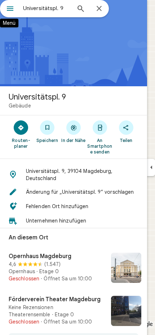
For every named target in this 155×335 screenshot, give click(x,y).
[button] (73, 175)
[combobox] (47, 8)
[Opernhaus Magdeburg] (73, 268)
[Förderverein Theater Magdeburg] (73, 311)
